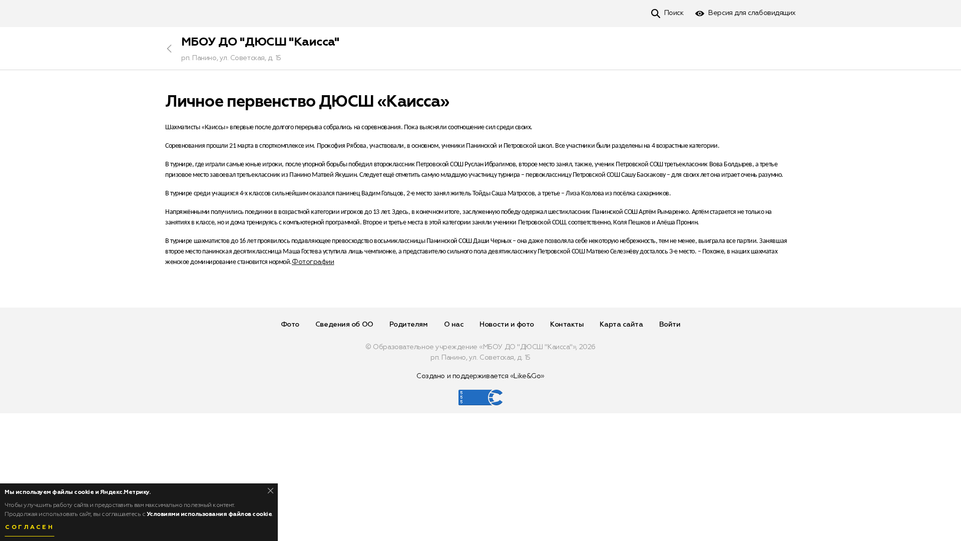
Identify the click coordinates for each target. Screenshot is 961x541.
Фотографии (313, 261)
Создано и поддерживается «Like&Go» (480, 376)
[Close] (270, 490)
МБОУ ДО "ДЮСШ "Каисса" (260, 42)
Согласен (29, 527)
